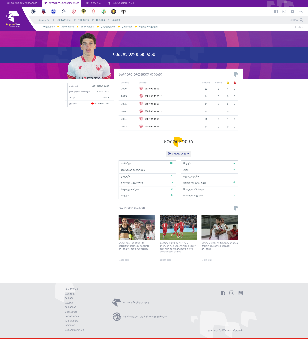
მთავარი (44, 20)
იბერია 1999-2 (153, 96)
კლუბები (127, 26)
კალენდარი (108, 26)
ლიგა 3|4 (95, 3)
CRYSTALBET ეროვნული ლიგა (63, 3)
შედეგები (49, 26)
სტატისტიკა (87, 26)
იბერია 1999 (151, 89)
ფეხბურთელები (148, 26)
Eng (301, 11)
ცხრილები (67, 26)
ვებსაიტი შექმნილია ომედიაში (225, 330)
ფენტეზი (84, 20)
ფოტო (116, 20)
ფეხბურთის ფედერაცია (23, 3)
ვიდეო (100, 20)
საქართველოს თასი (122, 3)
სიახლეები (64, 20)
